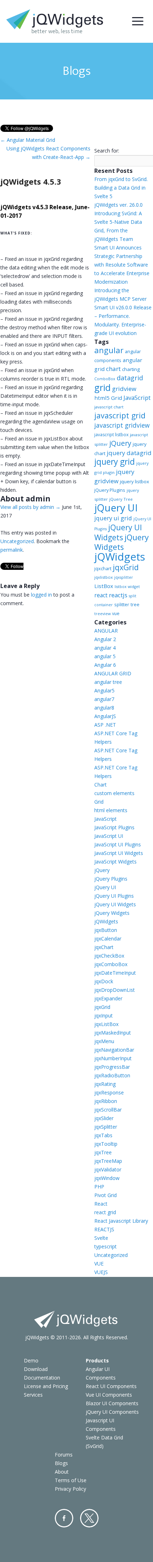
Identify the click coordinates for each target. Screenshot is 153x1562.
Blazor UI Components (112, 1403)
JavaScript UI (108, 835)
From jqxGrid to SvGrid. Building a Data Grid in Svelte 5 (121, 188)
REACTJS (104, 1229)
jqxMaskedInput (112, 1032)
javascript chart (108, 406)
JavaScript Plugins (114, 827)
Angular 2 (105, 639)
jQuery (120, 443)
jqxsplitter (123, 577)
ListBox (103, 585)
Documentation (42, 1377)
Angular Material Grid (27, 139)
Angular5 (104, 690)
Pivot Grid (105, 1195)
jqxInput (103, 1015)
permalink (11, 549)
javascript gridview (121, 425)
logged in (41, 594)
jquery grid (114, 461)
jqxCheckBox (109, 955)
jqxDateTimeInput (115, 972)
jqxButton (105, 930)
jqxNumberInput (113, 1058)
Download (36, 1369)
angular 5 (105, 656)
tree (135, 605)
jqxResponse (109, 1092)
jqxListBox (106, 1024)
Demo (31, 1360)
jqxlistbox (103, 577)
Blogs (61, 1463)
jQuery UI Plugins (114, 895)
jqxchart (102, 568)
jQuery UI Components (112, 1411)
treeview (102, 613)
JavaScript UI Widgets (118, 853)
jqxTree (103, 1152)
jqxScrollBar (108, 1109)
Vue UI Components (109, 1394)
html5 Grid (108, 397)
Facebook (64, 1518)
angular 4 (105, 647)
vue (116, 613)
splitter (121, 604)
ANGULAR (106, 630)
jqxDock (103, 981)
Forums (64, 1454)
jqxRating (105, 1084)
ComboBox (104, 378)
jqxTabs (103, 1135)
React (100, 1203)
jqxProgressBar (112, 1066)
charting (131, 369)
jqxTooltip (105, 1143)
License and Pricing (46, 1386)
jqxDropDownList (114, 989)
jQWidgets (119, 557)
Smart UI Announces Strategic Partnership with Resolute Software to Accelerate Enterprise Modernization (121, 264)
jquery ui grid (113, 518)
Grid (99, 801)
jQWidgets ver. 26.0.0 (118, 204)
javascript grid (120, 415)
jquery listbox (134, 481)
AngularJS (105, 716)
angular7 (104, 699)
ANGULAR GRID (112, 673)
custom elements (114, 793)
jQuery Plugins (109, 490)
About (62, 1471)
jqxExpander (108, 998)
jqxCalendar (107, 938)
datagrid (130, 377)
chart (113, 369)
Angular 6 (105, 664)
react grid (105, 1212)
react (100, 595)
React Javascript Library (121, 1220)
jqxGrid (126, 567)
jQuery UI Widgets (118, 532)
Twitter (89, 1518)
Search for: (106, 150)
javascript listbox (111, 435)
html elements (110, 810)
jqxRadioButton (112, 1075)
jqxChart (104, 947)
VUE (99, 1263)
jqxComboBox (110, 964)
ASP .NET (105, 724)
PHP (99, 1186)
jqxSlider (104, 1118)
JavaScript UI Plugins (117, 844)
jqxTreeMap (108, 1161)
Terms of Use (70, 1480)
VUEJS (101, 1272)
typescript (105, 1246)
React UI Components (111, 1386)
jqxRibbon (105, 1101)
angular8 (104, 707)
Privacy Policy (70, 1488)
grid (102, 387)
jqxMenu (104, 1041)
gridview (124, 389)
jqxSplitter (105, 1126)
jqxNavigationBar (114, 1049)
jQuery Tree (121, 499)
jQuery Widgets (121, 542)
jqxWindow (107, 1178)
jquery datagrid (129, 453)
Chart (100, 784)
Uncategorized (17, 541)
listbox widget (127, 586)
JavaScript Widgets (115, 861)
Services (33, 1394)
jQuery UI (116, 507)
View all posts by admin (30, 507)
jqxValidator (107, 1169)
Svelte (101, 1237)
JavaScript (137, 397)
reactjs (118, 595)
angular (108, 350)
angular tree (108, 682)
